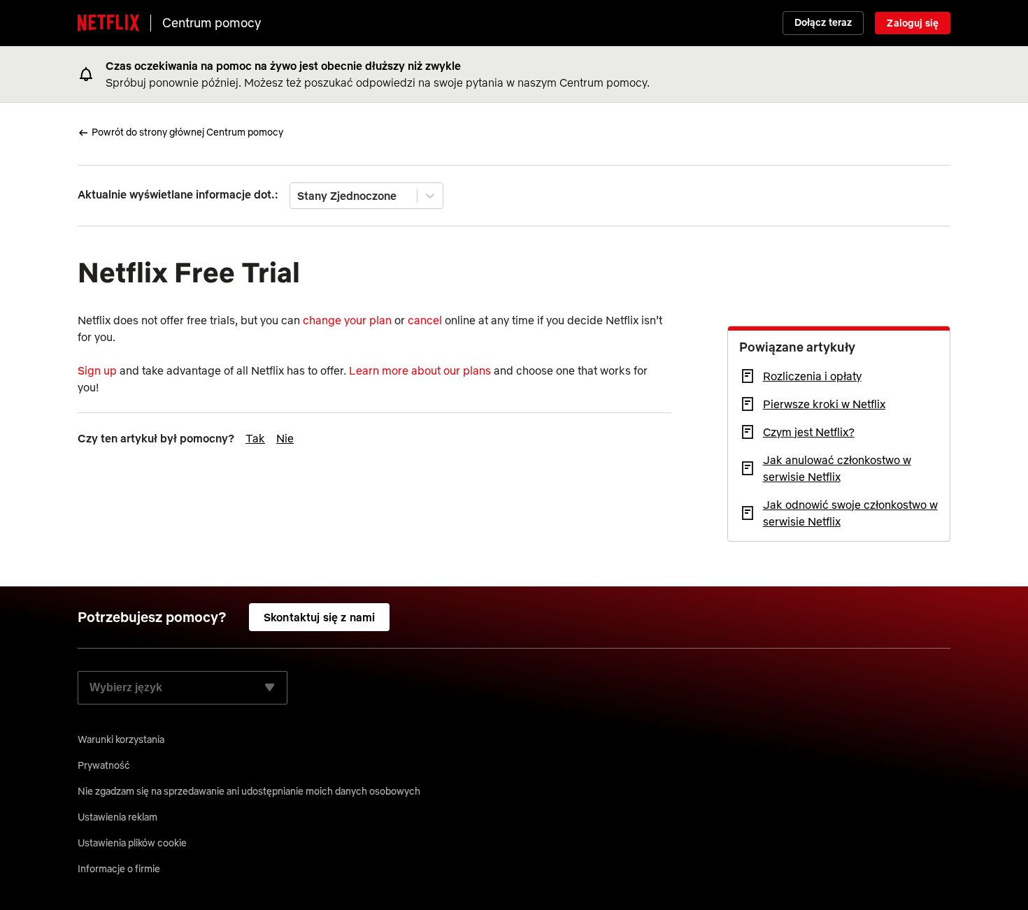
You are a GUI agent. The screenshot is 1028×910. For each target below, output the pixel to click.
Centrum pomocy (211, 23)
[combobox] (298, 195)
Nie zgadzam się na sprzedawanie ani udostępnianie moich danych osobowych (249, 791)
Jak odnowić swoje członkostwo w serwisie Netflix (850, 513)
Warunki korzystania (121, 739)
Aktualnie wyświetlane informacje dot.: (178, 194)
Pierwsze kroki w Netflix (824, 404)
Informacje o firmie (119, 868)
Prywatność (104, 765)
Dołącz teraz (823, 22)
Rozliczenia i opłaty (812, 376)
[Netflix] (108, 23)
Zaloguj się (912, 23)
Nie (285, 438)
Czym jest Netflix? (809, 432)
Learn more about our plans (420, 370)
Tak (255, 438)
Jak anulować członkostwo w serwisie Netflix (837, 468)
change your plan (347, 320)
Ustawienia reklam (117, 817)
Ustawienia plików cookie (132, 843)
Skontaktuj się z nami (319, 617)
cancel (425, 320)
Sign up (97, 370)
